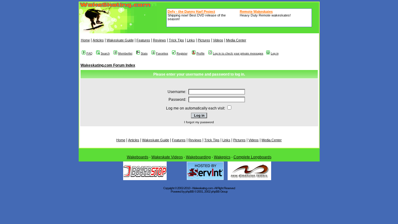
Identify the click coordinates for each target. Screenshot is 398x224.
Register (182, 53)
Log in (275, 53)
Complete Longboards (252, 157)
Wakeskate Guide (120, 40)
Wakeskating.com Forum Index (108, 65)
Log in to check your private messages (238, 53)
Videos (218, 40)
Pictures (204, 40)
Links (191, 40)
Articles (98, 40)
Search (105, 53)
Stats (144, 53)
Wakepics (222, 157)
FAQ (89, 53)
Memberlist (125, 53)
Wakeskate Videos (167, 157)
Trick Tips (176, 40)
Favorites (162, 53)
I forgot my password (199, 122)
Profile (201, 53)
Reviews (159, 40)
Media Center (236, 40)
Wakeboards (137, 157)
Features (143, 40)
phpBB (189, 191)
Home (85, 40)
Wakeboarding (198, 157)
